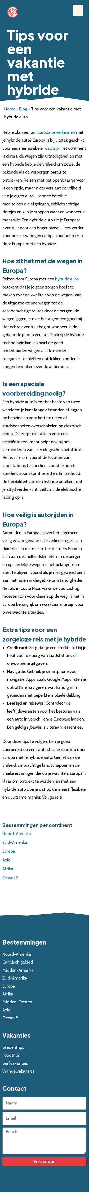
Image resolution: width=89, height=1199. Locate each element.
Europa (8, 851)
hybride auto (67, 279)
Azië (6, 860)
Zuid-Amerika (14, 842)
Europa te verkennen (56, 132)
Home (9, 109)
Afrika (7, 868)
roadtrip (51, 148)
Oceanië (10, 877)
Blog (23, 109)
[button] (78, 10)
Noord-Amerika (16, 833)
